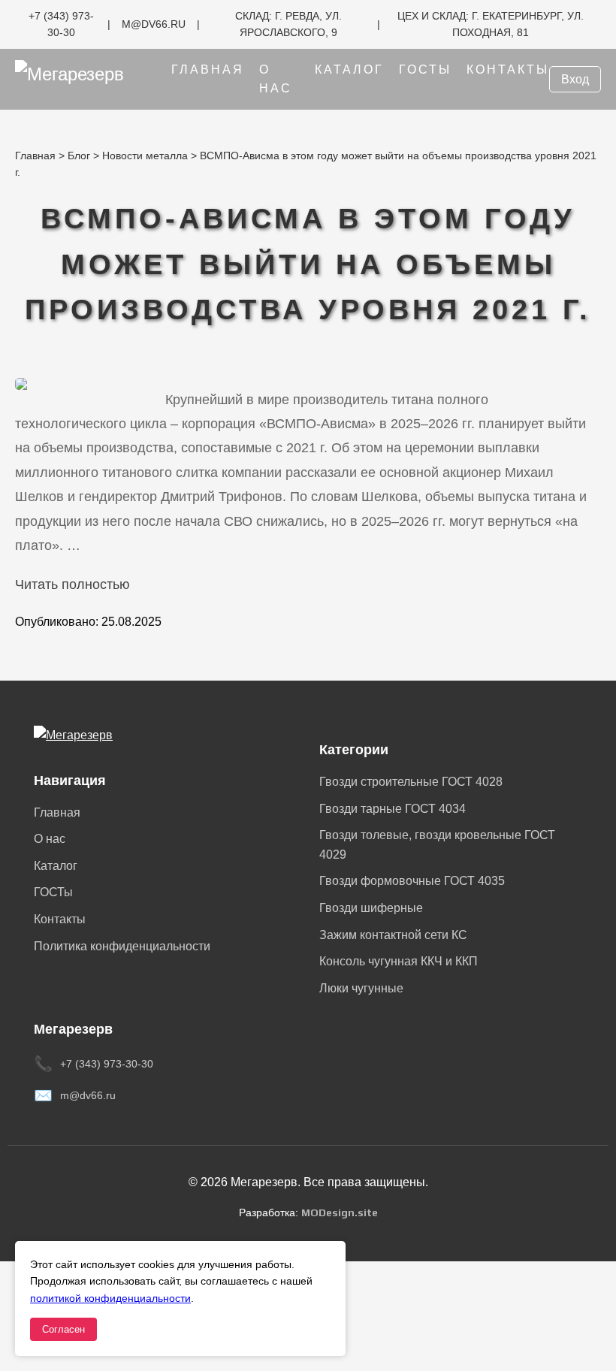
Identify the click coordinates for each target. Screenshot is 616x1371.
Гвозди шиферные (371, 907)
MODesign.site (339, 1212)
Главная (207, 69)
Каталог (349, 69)
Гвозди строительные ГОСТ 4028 (411, 781)
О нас (49, 838)
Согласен (63, 1329)
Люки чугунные (361, 988)
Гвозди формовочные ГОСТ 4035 (412, 880)
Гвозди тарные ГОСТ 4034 (392, 808)
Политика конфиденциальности (122, 946)
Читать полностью (72, 584)
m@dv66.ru (88, 1095)
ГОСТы (425, 69)
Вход (575, 79)
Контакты (508, 69)
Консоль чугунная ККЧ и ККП (398, 961)
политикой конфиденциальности (110, 1298)
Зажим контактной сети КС (393, 935)
